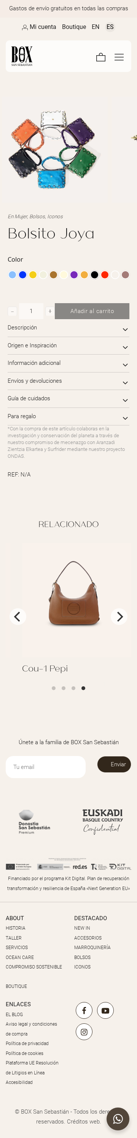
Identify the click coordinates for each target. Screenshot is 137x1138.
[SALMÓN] (115, 275)
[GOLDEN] (33, 275)
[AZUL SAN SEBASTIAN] (22, 275)
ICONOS (82, 967)
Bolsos (37, 216)
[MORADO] (74, 275)
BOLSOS (82, 957)
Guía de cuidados (29, 398)
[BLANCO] (43, 275)
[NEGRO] (94, 275)
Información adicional (34, 363)
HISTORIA (15, 928)
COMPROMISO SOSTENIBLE (34, 967)
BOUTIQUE (16, 986)
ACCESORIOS (88, 938)
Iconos (55, 216)
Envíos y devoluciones (35, 380)
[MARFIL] (63, 275)
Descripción (22, 327)
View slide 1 (54, 688)
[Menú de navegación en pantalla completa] (119, 56)
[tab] (68, 328)
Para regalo (22, 416)
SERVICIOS (17, 947)
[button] (12, 311)
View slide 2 (63, 688)
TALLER (14, 938)
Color (15, 259)
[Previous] (18, 616)
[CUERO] (53, 275)
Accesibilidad (19, 1082)
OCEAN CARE (20, 957)
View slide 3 (73, 688)
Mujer (20, 216)
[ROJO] (105, 275)
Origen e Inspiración (32, 345)
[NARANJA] (84, 275)
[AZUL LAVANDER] (12, 275)
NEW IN (82, 928)
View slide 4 (83, 688)
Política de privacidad (27, 1043)
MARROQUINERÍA (92, 947)
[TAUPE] (125, 275)
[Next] (119, 616)
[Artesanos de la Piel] (21, 56)
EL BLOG (14, 1014)
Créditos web (83, 1121)
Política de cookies (24, 1053)
